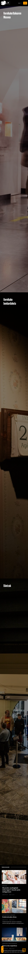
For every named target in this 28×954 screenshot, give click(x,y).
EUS (19, 3)
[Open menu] (25, 3)
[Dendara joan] (2, 951)
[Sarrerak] (2, 947)
